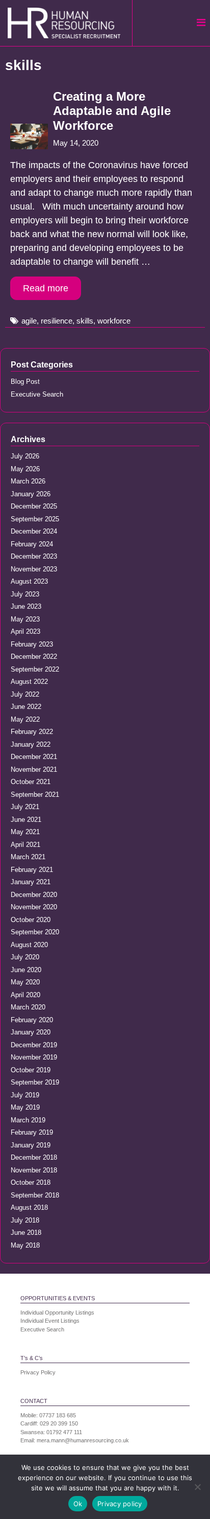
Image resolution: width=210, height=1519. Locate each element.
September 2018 (35, 1195)
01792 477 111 (64, 1432)
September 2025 (35, 519)
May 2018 (25, 1245)
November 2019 (34, 1057)
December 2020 (34, 895)
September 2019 (35, 1082)
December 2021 (34, 757)
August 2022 (29, 681)
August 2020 (29, 945)
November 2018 (34, 1170)
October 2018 (30, 1182)
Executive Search (37, 394)
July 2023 (25, 594)
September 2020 (35, 932)
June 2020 (26, 970)
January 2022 (30, 744)
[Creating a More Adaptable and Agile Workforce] (29, 146)
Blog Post (25, 381)
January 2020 (30, 1032)
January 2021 (30, 882)
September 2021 (35, 794)
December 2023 (34, 556)
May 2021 (25, 832)
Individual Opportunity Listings (57, 1312)
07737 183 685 (57, 1415)
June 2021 (26, 819)
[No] (197, 1487)
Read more (45, 288)
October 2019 (30, 1070)
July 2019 (25, 1095)
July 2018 (25, 1220)
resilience (56, 320)
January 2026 (30, 494)
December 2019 (34, 1045)
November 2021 (34, 769)
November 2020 (34, 907)
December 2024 (34, 531)
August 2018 (29, 1207)
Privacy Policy (38, 1372)
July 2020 (25, 957)
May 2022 (25, 719)
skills (84, 320)
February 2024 (32, 544)
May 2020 (25, 982)
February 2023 (32, 644)
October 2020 (30, 920)
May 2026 (25, 469)
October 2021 (30, 782)
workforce (113, 320)
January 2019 (30, 1145)
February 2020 (32, 1020)
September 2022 (35, 669)
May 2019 (25, 1107)
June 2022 (26, 706)
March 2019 (28, 1120)
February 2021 (32, 869)
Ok (78, 1504)
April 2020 (25, 995)
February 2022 (32, 731)
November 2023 (34, 569)
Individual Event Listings (50, 1321)
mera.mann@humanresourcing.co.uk (83, 1440)
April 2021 (25, 844)
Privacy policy (119, 1504)
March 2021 (28, 857)
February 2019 (32, 1132)
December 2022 (34, 656)
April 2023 (25, 631)
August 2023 (29, 581)
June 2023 (26, 606)
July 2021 (25, 807)
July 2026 (25, 456)
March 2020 (28, 1007)
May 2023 (25, 619)
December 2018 (34, 1157)
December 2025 (34, 506)
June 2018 (26, 1232)
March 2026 (28, 481)
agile (29, 320)
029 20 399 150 (59, 1423)
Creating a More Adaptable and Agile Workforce (112, 111)
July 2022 (25, 694)
